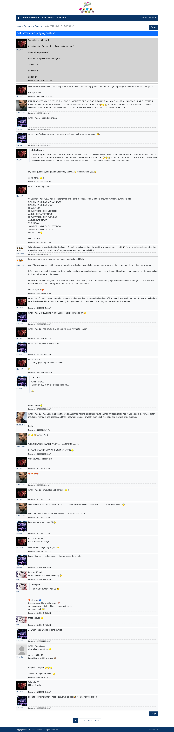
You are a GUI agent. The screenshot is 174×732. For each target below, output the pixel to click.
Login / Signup (149, 18)
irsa (17, 579)
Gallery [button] (47, 18)
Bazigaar (19, 129)
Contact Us (153, 730)
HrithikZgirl (20, 657)
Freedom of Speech (33, 26)
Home (18, 26)
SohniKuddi (20, 113)
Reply (153, 27)
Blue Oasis (20, 254)
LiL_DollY (19, 50)
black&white (20, 425)
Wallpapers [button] (30, 18)
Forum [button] (60, 18)
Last (97, 721)
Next (90, 721)
